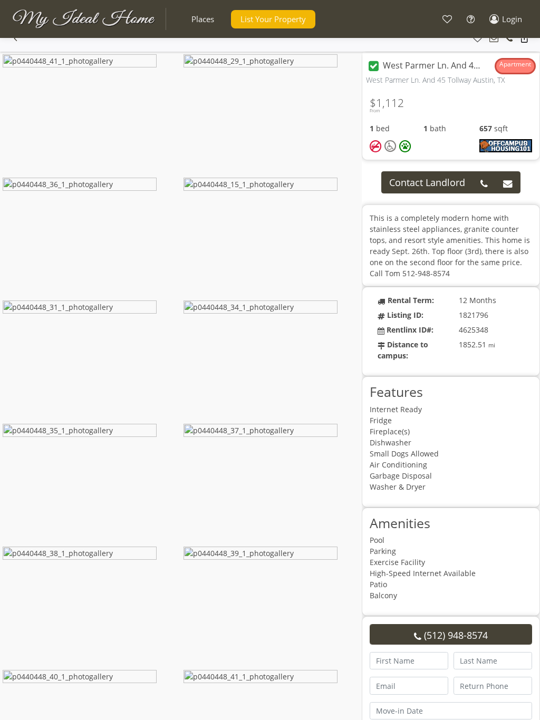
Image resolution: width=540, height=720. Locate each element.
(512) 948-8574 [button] (454, 635)
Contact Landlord (427, 182)
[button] (202, 19)
